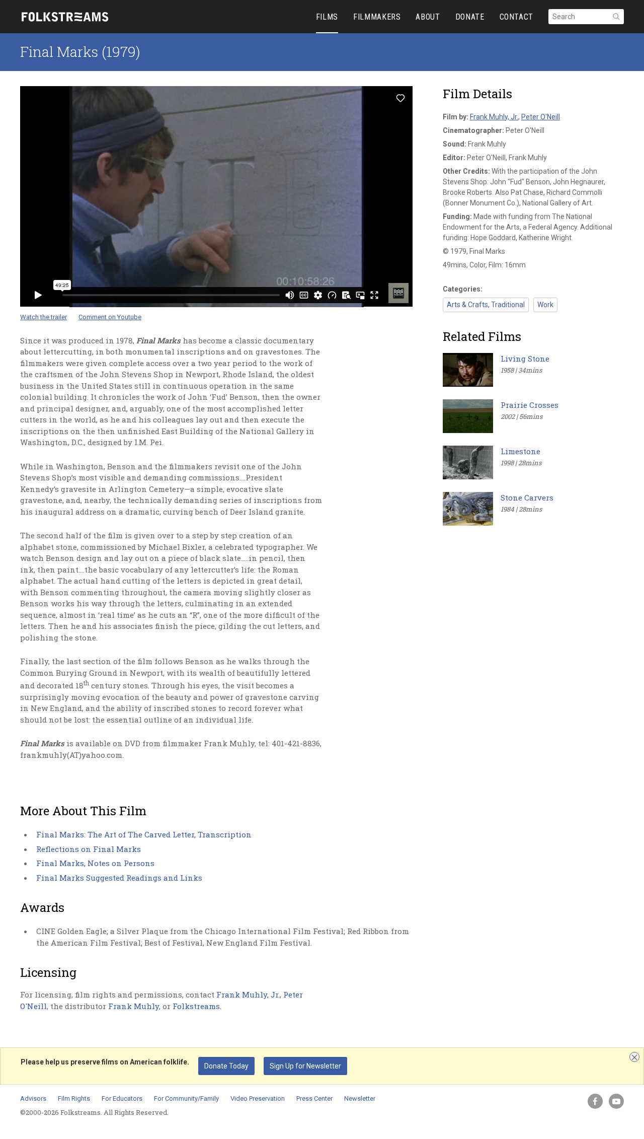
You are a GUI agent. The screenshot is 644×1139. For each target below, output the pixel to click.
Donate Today (226, 1066)
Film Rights (74, 1098)
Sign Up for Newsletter (305, 1066)
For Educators (122, 1098)
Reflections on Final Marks (88, 849)
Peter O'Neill (540, 117)
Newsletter (359, 1098)
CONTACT (516, 17)
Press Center (314, 1098)
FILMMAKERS (376, 17)
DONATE (470, 17)
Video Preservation (257, 1098)
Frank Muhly (133, 1006)
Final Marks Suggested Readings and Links (119, 878)
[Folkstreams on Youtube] (616, 1101)
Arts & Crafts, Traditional (486, 305)
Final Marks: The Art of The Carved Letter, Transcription (144, 834)
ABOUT (428, 17)
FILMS (327, 17)
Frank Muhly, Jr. (248, 994)
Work (545, 305)
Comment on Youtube (109, 317)
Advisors (33, 1098)
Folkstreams (196, 1006)
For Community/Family (186, 1098)
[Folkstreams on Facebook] (595, 1101)
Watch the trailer (43, 317)
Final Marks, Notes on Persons (95, 863)
